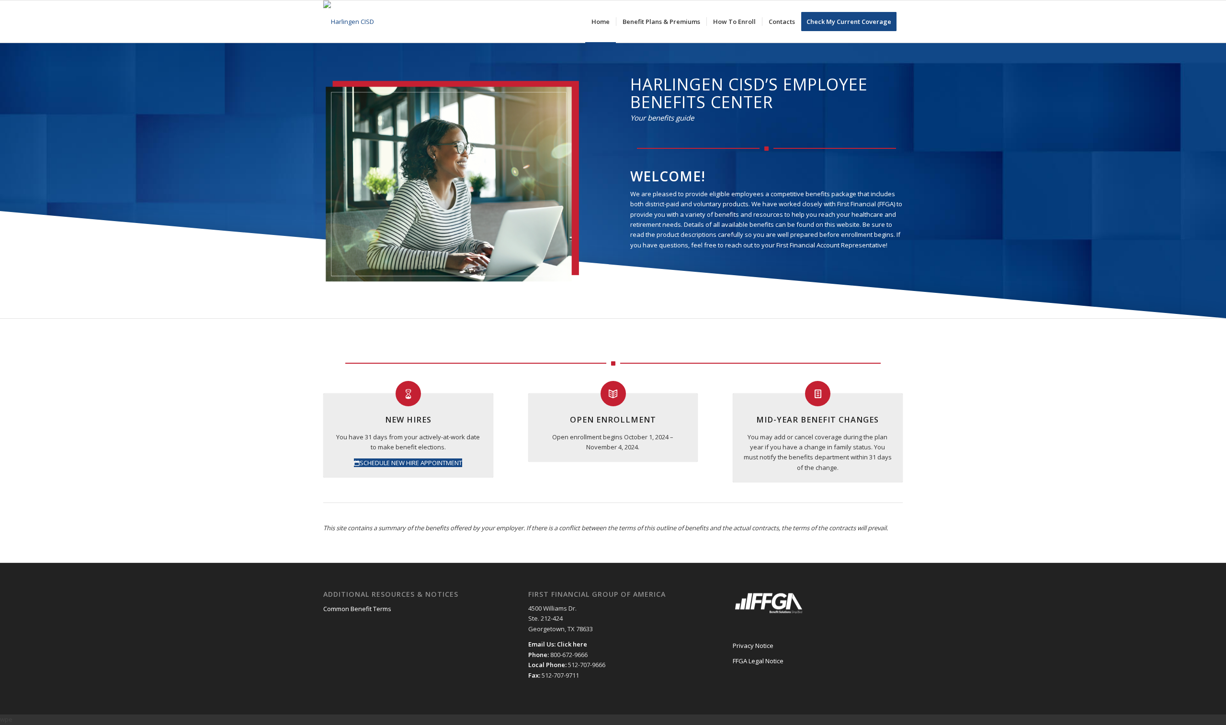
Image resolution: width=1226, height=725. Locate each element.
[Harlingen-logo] (348, 21)
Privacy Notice (753, 645)
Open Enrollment (613, 419)
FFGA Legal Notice (758, 661)
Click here (572, 644)
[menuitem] (600, 21)
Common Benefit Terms (357, 608)
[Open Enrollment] (613, 393)
